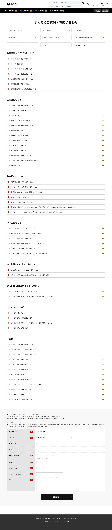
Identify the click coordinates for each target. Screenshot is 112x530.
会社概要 (66, 521)
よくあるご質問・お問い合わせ (69, 518)
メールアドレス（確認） (15, 474)
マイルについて (13, 37)
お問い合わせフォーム (81, 45)
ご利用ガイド (46, 518)
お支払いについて (80, 30)
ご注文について (46, 30)
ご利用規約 (45, 521)
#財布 (63, 6)
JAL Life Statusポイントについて (84, 37)
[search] (83, 3)
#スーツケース (78, 6)
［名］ (52, 455)
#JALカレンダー (69, 6)
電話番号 (11, 462)
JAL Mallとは (37, 518)
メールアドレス (13, 468)
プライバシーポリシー (56, 521)
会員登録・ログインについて (16, 30)
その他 (44, 45)
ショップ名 (12, 437)
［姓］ (38, 455)
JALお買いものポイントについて (50, 37)
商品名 (10, 449)
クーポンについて (13, 45)
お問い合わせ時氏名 (14, 455)
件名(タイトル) (13, 432)
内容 (10, 479)
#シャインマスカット (55, 6)
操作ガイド (55, 518)
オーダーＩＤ (12, 443)
